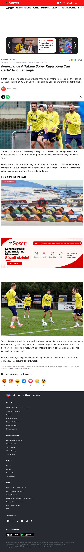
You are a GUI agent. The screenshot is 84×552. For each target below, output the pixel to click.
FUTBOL (36, 8)
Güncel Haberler (12, 435)
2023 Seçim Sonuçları (13, 411)
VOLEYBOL (56, 8)
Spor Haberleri (11, 447)
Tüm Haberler (10, 454)
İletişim (8, 466)
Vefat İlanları (10, 476)
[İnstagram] (8, 521)
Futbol (12, 59)
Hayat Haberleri (11, 425)
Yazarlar (9, 415)
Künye (8, 469)
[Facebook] (13, 521)
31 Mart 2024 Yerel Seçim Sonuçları (18, 408)
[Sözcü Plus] (36, 395)
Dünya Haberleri (11, 429)
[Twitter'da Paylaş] (3, 97)
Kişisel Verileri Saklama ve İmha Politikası (19, 498)
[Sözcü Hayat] (26, 395)
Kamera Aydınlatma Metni (14, 502)
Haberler (4, 59)
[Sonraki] (75, 45)
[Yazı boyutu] (81, 97)
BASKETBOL (45, 8)
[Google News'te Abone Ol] (75, 59)
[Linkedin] (31, 521)
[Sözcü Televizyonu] (8, 395)
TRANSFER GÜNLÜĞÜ (23, 8)
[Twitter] (18, 521)
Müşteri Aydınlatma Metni (14, 491)
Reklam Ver (10, 473)
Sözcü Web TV (11, 444)
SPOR (10, 7)
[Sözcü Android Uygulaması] (27, 534)
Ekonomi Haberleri (12, 422)
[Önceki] (9, 45)
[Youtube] (22, 521)
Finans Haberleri (11, 418)
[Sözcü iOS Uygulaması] (13, 534)
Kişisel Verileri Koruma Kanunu (16, 488)
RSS (7, 509)
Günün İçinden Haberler (14, 440)
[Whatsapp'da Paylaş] (8, 97)
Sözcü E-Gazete (11, 451)
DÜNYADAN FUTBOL (69, 8)
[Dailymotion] (27, 521)
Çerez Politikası (11, 495)
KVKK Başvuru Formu (13, 505)
